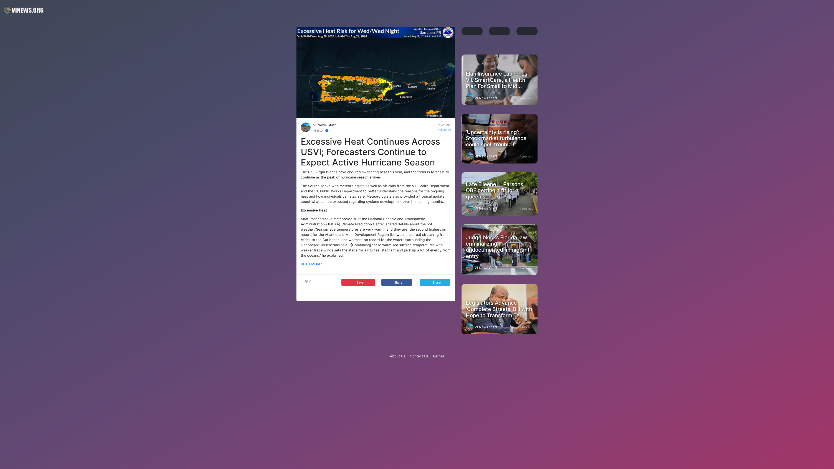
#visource (444, 129)
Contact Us (419, 356)
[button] (396, 282)
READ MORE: (311, 264)
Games (438, 356)
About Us (397, 356)
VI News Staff (324, 125)
